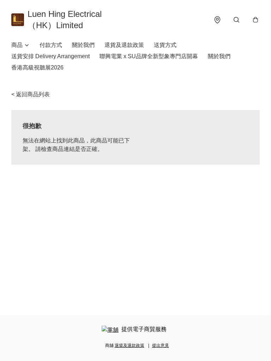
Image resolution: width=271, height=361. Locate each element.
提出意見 (160, 345)
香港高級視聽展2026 (37, 68)
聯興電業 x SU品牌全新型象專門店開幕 (149, 56)
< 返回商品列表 (30, 94)
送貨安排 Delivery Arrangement (50, 56)
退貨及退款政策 (124, 45)
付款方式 (51, 45)
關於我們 (83, 45)
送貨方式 (165, 45)
